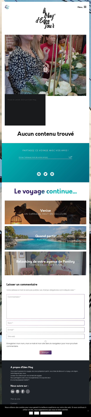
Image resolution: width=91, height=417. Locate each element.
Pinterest (28, 390)
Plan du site (15, 399)
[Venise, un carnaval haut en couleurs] (45, 212)
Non (36, 413)
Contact (14, 403)
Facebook (23, 390)
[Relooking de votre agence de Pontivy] (45, 263)
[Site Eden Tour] (7, 7)
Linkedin (13, 390)
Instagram (18, 390)
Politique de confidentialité (51, 413)
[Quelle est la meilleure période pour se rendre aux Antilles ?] (45, 238)
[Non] (88, 411)
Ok (31, 413)
